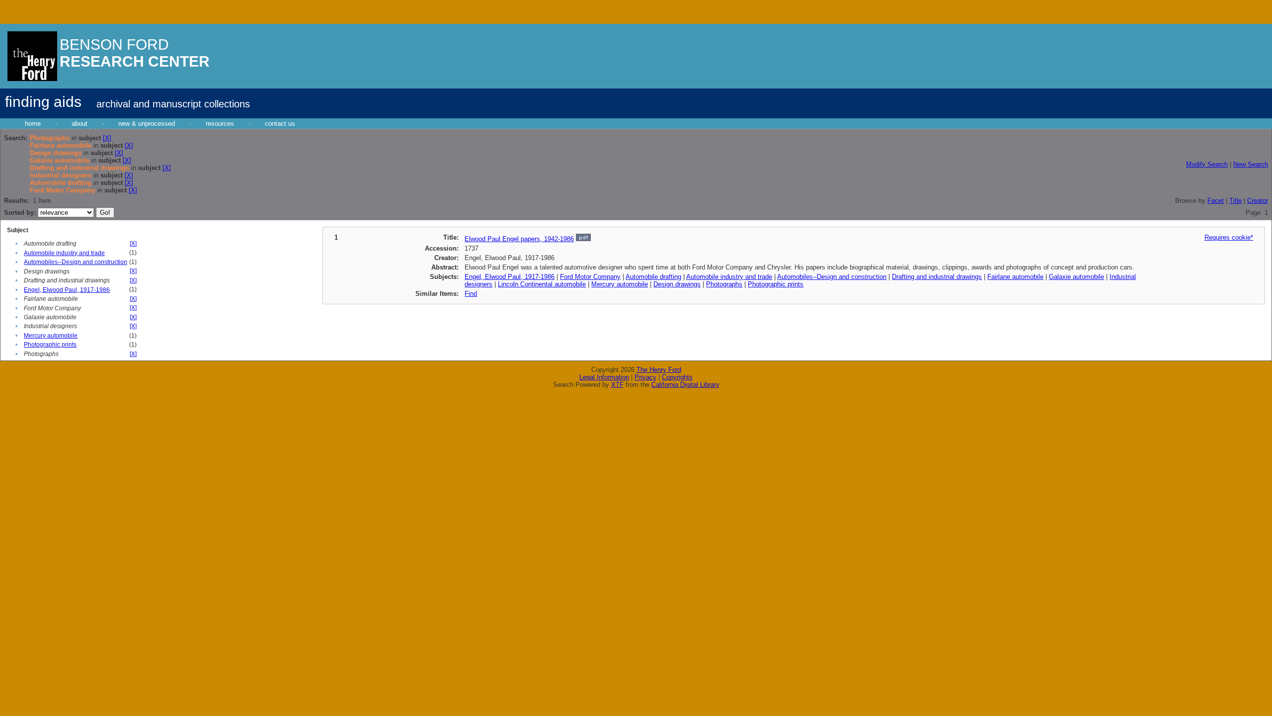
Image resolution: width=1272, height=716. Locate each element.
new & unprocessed (146, 123)
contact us (280, 123)
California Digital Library (685, 384)
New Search (1250, 164)
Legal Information (604, 377)
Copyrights (677, 377)
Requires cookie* (1228, 237)
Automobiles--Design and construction (75, 262)
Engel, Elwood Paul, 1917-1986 (67, 289)
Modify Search (1207, 164)
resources (220, 123)
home (33, 123)
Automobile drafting (653, 276)
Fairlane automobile (1015, 276)
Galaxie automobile (1076, 276)
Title (1235, 200)
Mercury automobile (51, 335)
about (79, 123)
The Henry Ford (658, 369)
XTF (617, 384)
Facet (1215, 200)
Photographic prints (50, 344)
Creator (1257, 200)
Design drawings (677, 284)
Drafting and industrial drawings (937, 276)
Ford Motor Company (590, 276)
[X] (107, 138)
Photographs (724, 284)
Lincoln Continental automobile (542, 284)
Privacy (645, 377)
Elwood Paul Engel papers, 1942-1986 (519, 239)
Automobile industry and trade (64, 253)
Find (471, 293)
